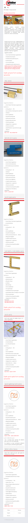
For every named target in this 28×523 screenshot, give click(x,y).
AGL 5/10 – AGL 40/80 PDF (10, 132)
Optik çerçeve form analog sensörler (13, 66)
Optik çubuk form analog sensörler (12, 67)
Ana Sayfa (6, 9)
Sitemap (19, 510)
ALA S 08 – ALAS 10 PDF (10, 371)
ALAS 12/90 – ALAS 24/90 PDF (11, 435)
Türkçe (8, 510)
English (8, 512)
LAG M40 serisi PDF (9, 302)
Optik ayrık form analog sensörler (12, 68)
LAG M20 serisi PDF (9, 301)
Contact (19, 512)
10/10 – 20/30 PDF (9, 191)
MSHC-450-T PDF (8, 506)
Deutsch (8, 515)
